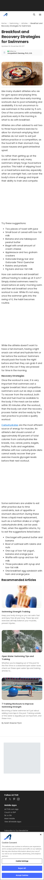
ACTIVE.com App (11, 809)
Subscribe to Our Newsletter (16, 830)
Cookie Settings (22, 861)
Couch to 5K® (10, 812)
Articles (24, 23)
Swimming (14, 23)
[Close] (40, 834)
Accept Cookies (22, 875)
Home (4, 23)
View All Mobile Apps (12, 821)
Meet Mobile (9, 818)
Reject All (22, 868)
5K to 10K (8, 815)
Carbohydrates (9, 425)
